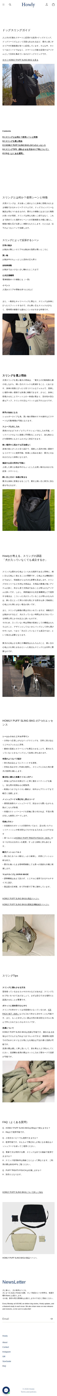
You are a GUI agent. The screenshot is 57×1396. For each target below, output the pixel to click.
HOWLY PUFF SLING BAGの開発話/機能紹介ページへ (25, 904)
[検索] (10, 4)
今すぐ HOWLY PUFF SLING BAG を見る (20, 60)
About (4, 1342)
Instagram (6, 1352)
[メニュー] (3, 4)
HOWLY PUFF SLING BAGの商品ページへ (20, 898)
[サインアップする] (51, 1319)
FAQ (4, 1366)
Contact (5, 1347)
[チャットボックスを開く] (6, 1390)
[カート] (53, 4)
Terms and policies (28, 1392)
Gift (3, 1356)
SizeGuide (6, 1361)
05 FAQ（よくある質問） (13, 153)
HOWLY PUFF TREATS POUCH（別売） (33, 838)
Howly (31, 1389)
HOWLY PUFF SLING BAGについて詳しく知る (22, 1192)
